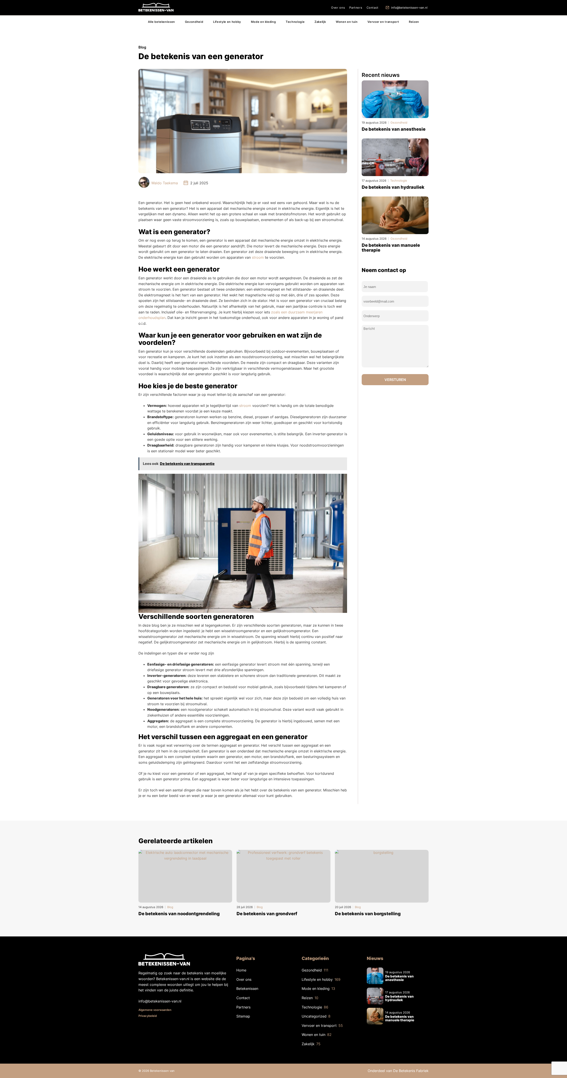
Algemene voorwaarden (154, 1010)
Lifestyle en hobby (227, 21)
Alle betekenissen (161, 21)
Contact (373, 7)
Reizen (414, 21)
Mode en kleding (263, 21)
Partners (355, 7)
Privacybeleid (147, 1016)
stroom (258, 257)
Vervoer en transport (383, 21)
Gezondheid (194, 21)
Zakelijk (320, 21)
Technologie (295, 21)
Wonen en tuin (346, 21)
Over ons (338, 7)
